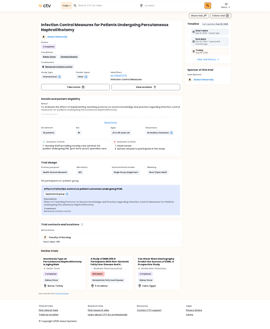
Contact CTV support (149, 310)
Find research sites (98, 310)
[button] (49, 56)
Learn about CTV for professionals (107, 314)
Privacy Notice (194, 310)
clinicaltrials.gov (62, 293)
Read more (110, 122)
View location (144, 87)
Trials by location (48, 314)
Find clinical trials (48, 310)
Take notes (73, 87)
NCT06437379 (119, 75)
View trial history (206, 59)
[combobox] (106, 5)
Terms (189, 314)
